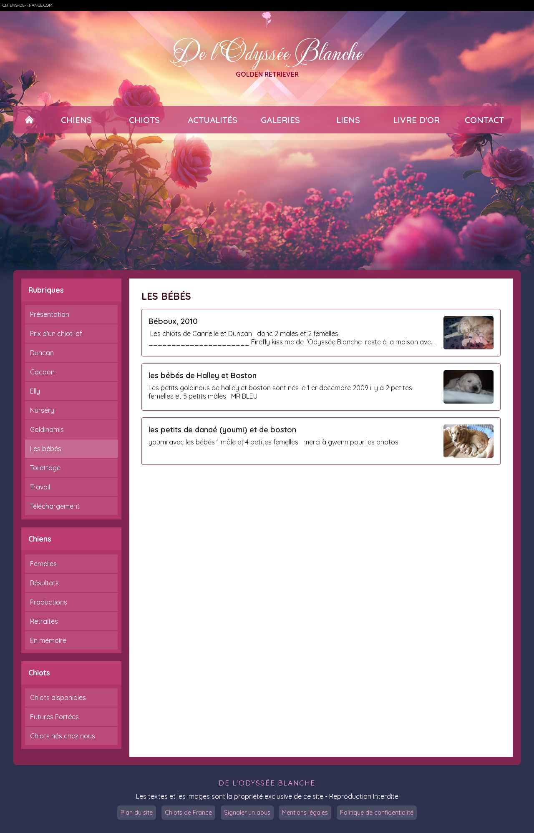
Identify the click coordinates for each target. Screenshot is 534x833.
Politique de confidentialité (376, 812)
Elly (35, 391)
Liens (348, 120)
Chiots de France (188, 812)
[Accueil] (29, 119)
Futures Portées (54, 717)
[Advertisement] (267, 201)
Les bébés (45, 448)
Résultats (44, 583)
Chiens (76, 120)
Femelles (43, 564)
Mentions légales (305, 812)
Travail (40, 487)
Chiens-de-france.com (28, 5)
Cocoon (42, 372)
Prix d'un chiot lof (56, 333)
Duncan (42, 353)
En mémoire (48, 640)
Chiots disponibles (58, 697)
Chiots (144, 120)
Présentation (49, 314)
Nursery (42, 410)
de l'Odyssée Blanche (267, 782)
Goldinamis (47, 429)
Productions (48, 602)
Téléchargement (55, 506)
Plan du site (137, 812)
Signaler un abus (247, 812)
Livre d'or (416, 120)
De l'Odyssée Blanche (267, 52)
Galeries (280, 120)
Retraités (44, 621)
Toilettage (45, 468)
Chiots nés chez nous (62, 736)
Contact (484, 120)
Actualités (212, 120)
